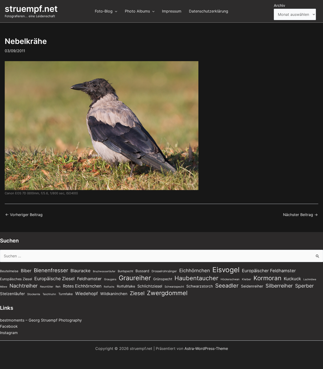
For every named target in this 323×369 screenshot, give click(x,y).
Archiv (279, 5)
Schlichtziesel (149, 286)
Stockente (33, 294)
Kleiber (246, 279)
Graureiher (135, 278)
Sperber (304, 286)
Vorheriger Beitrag (24, 214)
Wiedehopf (86, 293)
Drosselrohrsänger (164, 271)
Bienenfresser (51, 270)
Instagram (9, 332)
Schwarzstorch (199, 286)
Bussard (142, 271)
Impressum (171, 11)
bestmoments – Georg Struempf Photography (41, 320)
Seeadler (227, 286)
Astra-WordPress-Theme (206, 348)
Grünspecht (162, 279)
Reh (58, 286)
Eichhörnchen (194, 270)
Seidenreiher (252, 286)
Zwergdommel (167, 293)
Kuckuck (292, 278)
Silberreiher (279, 286)
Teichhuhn (49, 294)
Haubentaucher (196, 278)
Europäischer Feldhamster (269, 270)
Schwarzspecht (174, 286)
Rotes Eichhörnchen (82, 286)
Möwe (3, 286)
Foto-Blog (104, 11)
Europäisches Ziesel (16, 279)
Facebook (9, 326)
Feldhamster (89, 278)
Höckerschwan (230, 279)
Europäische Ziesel (54, 278)
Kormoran (267, 278)
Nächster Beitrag (300, 214)
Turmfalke (65, 294)
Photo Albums (137, 11)
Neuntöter (46, 286)
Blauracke (80, 270)
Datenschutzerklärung (208, 11)
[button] (115, 11)
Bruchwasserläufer (104, 271)
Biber (26, 270)
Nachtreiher (23, 286)
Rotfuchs (109, 286)
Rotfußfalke (126, 286)
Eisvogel (226, 270)
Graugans (110, 279)
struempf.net (31, 9)
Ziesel (137, 293)
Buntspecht (125, 271)
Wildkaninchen (113, 293)
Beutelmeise (9, 271)
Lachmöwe (309, 279)
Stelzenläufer (12, 293)
